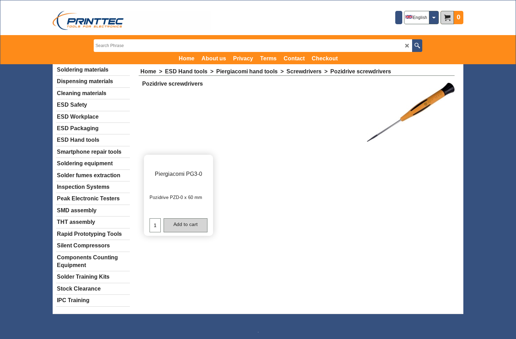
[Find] (417, 45)
